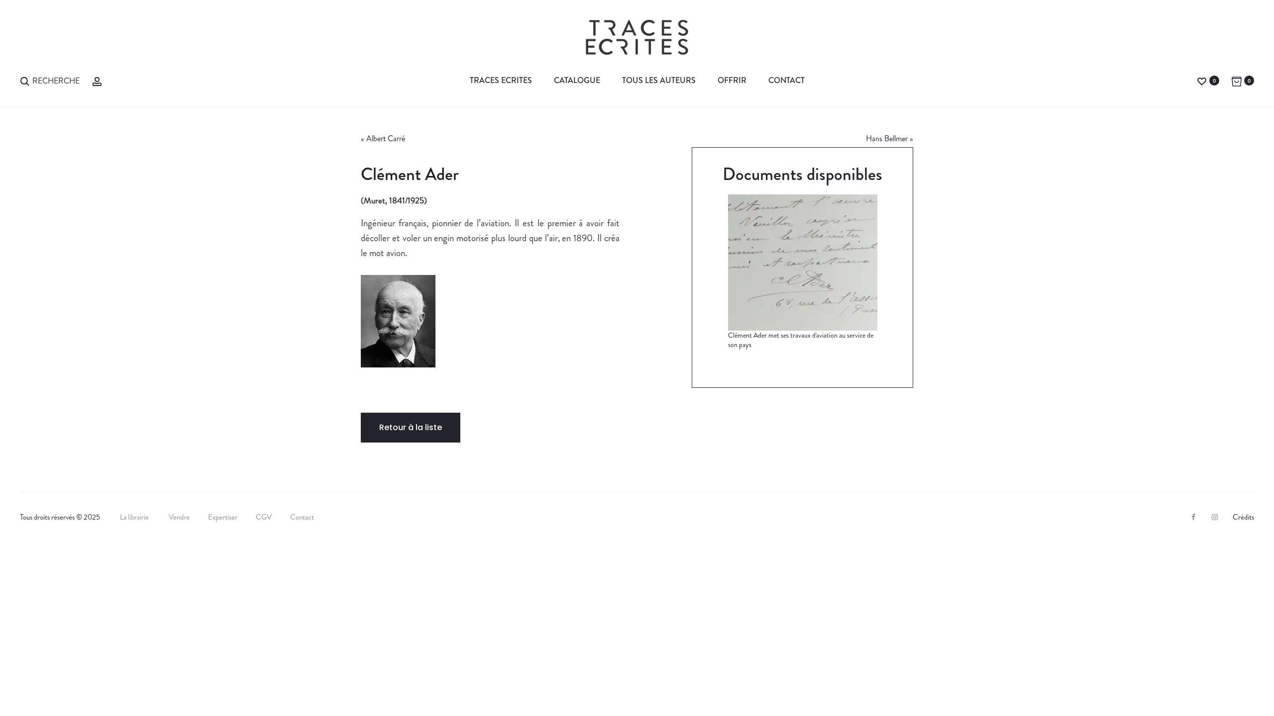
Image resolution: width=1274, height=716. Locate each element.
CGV (264, 517)
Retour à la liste (410, 427)
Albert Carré (385, 138)
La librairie (135, 517)
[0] (1202, 80)
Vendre (179, 517)
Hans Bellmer (887, 138)
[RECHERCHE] (25, 80)
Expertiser (222, 517)
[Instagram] (1215, 517)
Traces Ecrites (501, 80)
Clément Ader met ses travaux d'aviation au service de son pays (800, 340)
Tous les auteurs (659, 80)
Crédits (1243, 517)
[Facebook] (1193, 517)
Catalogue (577, 80)
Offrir (732, 80)
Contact (786, 80)
